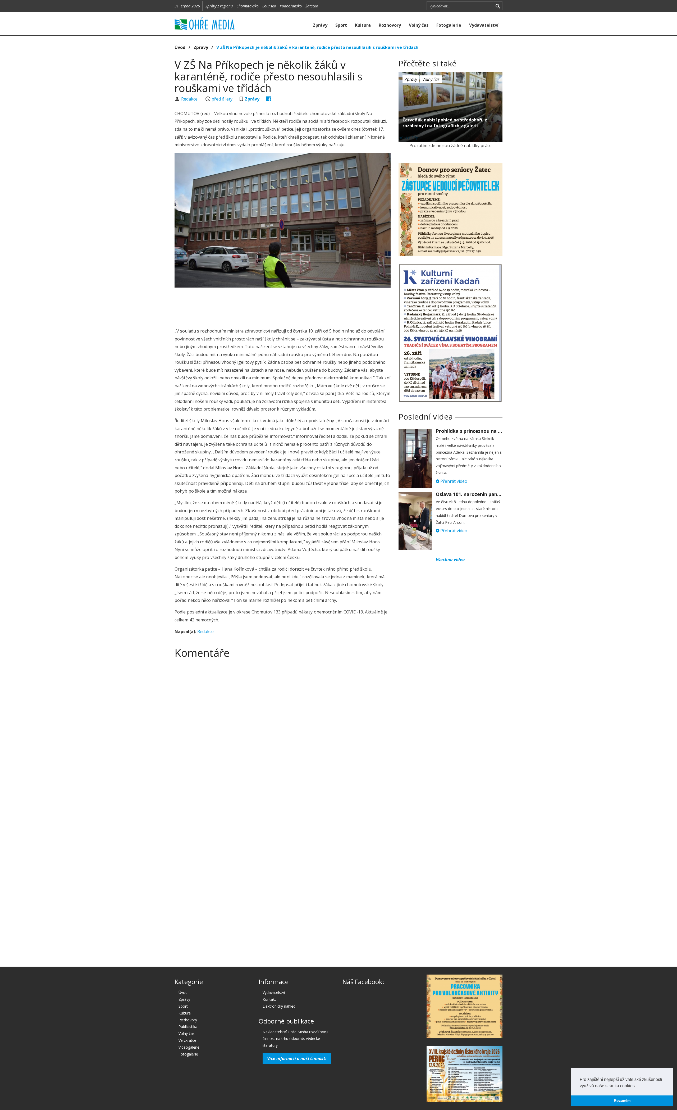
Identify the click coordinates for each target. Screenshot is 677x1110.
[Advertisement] (282, 306)
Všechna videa (450, 559)
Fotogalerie (448, 25)
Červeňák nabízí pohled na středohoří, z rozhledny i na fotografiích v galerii (444, 123)
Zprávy (320, 25)
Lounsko (269, 5)
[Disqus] (283, 736)
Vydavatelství (483, 25)
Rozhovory (390, 25)
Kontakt (269, 999)
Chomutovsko (247, 5)
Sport (341, 25)
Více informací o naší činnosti (297, 1058)
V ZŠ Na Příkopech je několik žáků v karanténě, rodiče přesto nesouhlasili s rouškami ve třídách (317, 47)
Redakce (190, 99)
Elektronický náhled (279, 1006)
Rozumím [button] (622, 1100)
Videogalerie (189, 1047)
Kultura (363, 25)
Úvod (180, 47)
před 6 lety (222, 99)
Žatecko (311, 5)
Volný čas (418, 25)
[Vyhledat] (497, 6)
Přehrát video (453, 481)
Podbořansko (291, 5)
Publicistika (188, 1026)
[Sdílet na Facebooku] (269, 99)
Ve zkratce (187, 1040)
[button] (636, 1086)
